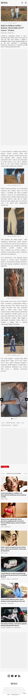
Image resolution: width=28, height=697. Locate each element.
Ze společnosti (14, 579)
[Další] (26, 399)
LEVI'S (3, 422)
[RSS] (19, 676)
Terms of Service (15, 694)
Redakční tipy (9, 627)
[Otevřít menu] (25, 2)
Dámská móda (11, 33)
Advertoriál (4, 603)
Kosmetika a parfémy (6, 579)
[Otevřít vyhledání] (22, 2)
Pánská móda (4, 33)
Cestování (3, 627)
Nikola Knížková (13, 23)
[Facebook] (12, 676)
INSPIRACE (15, 425)
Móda (2, 526)
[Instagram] (9, 676)
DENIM (18, 422)
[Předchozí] (1, 399)
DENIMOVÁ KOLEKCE (6, 425)
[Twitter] (16, 676)
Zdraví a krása (4, 499)
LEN (22, 422)
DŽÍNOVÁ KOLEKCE (10, 422)
